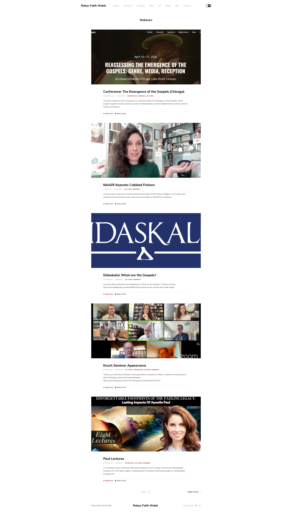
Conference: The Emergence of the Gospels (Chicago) (143, 92)
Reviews (147, 369)
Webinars (142, 96)
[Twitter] (196, 505)
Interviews (129, 463)
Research (128, 6)
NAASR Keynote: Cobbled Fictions (129, 185)
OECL (151, 6)
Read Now (109, 113)
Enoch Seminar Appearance (124, 365)
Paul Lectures (113, 459)
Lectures (150, 96)
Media (168, 6)
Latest (116, 6)
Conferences (132, 96)
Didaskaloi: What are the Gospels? (129, 275)
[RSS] (200, 505)
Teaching (141, 6)
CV (160, 6)
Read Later (121, 113)
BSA (177, 6)
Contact (187, 6)
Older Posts (193, 492)
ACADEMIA (188, 505)
